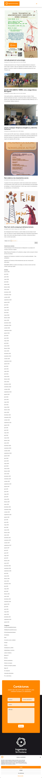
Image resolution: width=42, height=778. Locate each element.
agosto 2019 (6, 486)
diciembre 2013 (7, 616)
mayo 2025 (6, 310)
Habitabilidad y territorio (9, 650)
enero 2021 (6, 443)
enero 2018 (6, 535)
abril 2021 (6, 435)
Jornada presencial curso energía (14, 60)
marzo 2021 (6, 437)
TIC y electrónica (7, 675)
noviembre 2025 (7, 294)
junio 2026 (6, 276)
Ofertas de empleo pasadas (10, 665)
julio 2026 (6, 274)
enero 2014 (6, 614)
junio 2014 (6, 609)
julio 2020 (6, 458)
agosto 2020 (7, 455)
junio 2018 (6, 522)
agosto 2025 (7, 302)
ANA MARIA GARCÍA (8, 264)
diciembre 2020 (7, 445)
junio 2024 (6, 338)
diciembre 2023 (7, 353)
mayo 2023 (6, 371)
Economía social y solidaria (9, 640)
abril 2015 (6, 591)
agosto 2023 (6, 363)
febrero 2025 (7, 317)
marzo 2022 (6, 407)
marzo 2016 (6, 576)
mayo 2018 (6, 524)
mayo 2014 (6, 611)
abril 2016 (6, 573)
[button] (40, 757)
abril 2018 (6, 527)
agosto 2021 (6, 425)
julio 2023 (6, 366)
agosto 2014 (6, 604)
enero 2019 (6, 504)
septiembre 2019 (7, 484)
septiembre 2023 (7, 361)
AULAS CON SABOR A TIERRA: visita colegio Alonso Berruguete (20, 90)
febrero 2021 (6, 440)
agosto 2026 (6, 271)
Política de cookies (20, 775)
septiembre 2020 (8, 453)
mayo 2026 (6, 279)
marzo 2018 (6, 530)
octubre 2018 (7, 512)
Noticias (24, 62)
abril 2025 (6, 312)
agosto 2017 (6, 547)
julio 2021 (6, 427)
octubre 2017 (7, 542)
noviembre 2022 (7, 386)
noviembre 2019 (7, 478)
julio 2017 (6, 550)
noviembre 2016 (7, 568)
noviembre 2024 (7, 325)
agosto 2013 (6, 622)
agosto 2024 (7, 333)
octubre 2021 (7, 420)
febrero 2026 (7, 287)
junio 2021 (6, 430)
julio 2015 (6, 586)
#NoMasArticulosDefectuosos (10, 629)
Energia (5, 642)
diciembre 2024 (7, 322)
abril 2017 (6, 558)
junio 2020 (6, 460)
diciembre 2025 (7, 292)
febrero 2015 (7, 593)
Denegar (21, 770)
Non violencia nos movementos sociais (16, 178)
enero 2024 (6, 350)
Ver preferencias (21, 773)
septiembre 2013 (7, 619)
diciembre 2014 (7, 599)
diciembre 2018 (7, 507)
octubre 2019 (7, 481)
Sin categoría (7, 670)
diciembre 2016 (7, 565)
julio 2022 (6, 397)
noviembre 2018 (7, 509)
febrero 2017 (6, 560)
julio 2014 (6, 606)
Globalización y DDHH (8, 647)
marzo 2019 (6, 499)
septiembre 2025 (7, 299)
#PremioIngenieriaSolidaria (10, 632)
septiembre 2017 (7, 545)
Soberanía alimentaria (8, 673)
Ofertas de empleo (8, 663)
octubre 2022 (7, 389)
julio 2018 (6, 519)
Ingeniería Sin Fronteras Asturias (10, 131)
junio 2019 (6, 491)
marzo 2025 (6, 315)
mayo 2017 (6, 555)
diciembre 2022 (7, 384)
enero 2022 (6, 412)
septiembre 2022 (7, 391)
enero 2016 (6, 581)
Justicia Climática (7, 652)
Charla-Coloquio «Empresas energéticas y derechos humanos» (20, 128)
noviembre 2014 (7, 601)
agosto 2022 (6, 394)
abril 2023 (6, 374)
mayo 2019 (6, 494)
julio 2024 (6, 335)
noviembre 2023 (7, 356)
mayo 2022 (6, 402)
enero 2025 (6, 320)
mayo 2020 (6, 463)
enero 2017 (6, 563)
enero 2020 (6, 473)
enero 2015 (6, 596)
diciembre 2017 (7, 537)
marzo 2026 (6, 284)
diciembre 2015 (7, 583)
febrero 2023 (7, 379)
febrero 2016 (6, 578)
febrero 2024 (7, 348)
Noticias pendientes (8, 660)
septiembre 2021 (7, 422)
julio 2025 (6, 304)
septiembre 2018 (7, 514)
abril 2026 (6, 281)
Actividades (6, 634)
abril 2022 (6, 404)
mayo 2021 (6, 432)
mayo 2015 (6, 588)
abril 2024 (6, 343)
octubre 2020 (7, 450)
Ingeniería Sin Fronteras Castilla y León (11, 62)
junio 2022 (6, 399)
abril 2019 (6, 496)
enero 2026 (6, 289)
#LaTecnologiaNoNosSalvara (10, 627)
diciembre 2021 (7, 414)
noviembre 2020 (7, 448)
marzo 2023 (6, 376)
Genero (5, 645)
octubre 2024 (7, 327)
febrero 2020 (7, 471)
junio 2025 (6, 307)
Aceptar (21, 767)
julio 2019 (6, 489)
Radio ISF (6, 668)
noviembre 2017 (7, 540)
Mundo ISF (6, 655)
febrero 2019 (6, 501)
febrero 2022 (7, 409)
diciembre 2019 (7, 476)
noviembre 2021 (7, 417)
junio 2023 (6, 368)
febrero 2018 (6, 532)
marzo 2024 (6, 345)
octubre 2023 (7, 358)
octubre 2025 (7, 297)
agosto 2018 (6, 517)
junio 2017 (6, 553)
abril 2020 (6, 466)
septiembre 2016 (7, 570)
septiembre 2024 (7, 330)
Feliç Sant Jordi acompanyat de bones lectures (18, 227)
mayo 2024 (6, 340)
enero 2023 (6, 381)
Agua (5, 637)
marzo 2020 (6, 468)
